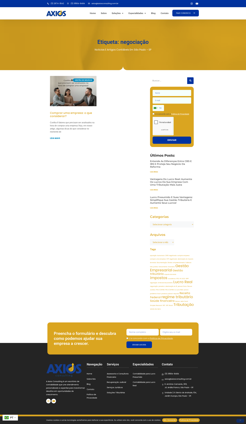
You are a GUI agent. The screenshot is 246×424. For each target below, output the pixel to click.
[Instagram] (191, 4)
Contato (165, 13)
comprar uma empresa (158, 259)
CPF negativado (171, 259)
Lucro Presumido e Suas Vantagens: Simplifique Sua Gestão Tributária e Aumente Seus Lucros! (171, 200)
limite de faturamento (165, 283)
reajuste (176, 294)
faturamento (163, 267)
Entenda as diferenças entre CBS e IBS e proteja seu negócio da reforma (171, 164)
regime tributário (177, 296)
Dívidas (170, 263)
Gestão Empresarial (169, 268)
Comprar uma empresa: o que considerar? (71, 114)
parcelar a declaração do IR (167, 286)
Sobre (104, 13)
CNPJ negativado (171, 256)
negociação (154, 286)
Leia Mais (154, 172)
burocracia (161, 256)
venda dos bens (155, 309)
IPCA (177, 279)
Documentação (162, 263)
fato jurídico (154, 267)
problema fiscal (155, 294)
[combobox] (156, 108)
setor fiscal (184, 301)
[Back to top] (240, 406)
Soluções (116, 13)
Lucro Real (182, 281)
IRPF (187, 279)
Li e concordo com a (172, 114)
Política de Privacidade (161, 338)
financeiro (171, 267)
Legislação (153, 283)
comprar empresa (183, 256)
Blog (153, 13)
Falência (188, 263)
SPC (164, 305)
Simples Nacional (156, 305)
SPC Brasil (169, 305)
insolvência (172, 279)
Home (93, 13)
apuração (153, 256)
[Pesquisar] (190, 80)
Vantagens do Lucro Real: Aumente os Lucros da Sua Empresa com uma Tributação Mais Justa (171, 182)
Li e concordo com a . (151, 338)
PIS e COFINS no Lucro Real (174, 290)
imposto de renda (170, 274)
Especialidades (136, 13)
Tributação (183, 304)
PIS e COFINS (160, 290)
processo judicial (167, 294)
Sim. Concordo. (169, 420)
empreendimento (179, 263)
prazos (186, 290)
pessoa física (182, 286)
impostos (158, 277)
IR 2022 (182, 279)
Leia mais (55, 138)
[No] (240, 421)
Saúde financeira (162, 301)
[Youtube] (197, 4)
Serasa (177, 301)
